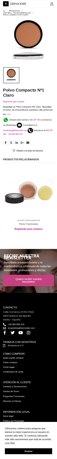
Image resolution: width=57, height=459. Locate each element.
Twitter (11, 142)
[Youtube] (20, 333)
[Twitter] (13, 333)
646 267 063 (35, 120)
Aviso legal (8, 416)
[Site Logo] (18, 3)
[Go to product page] (28, 191)
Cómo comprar (10, 362)
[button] (6, 3)
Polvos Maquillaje (32, 220)
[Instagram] (28, 333)
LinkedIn (16, 142)
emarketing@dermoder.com (15, 130)
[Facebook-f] (5, 333)
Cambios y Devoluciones (15, 386)
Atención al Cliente (12, 401)
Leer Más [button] (10, 443)
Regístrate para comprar (13, 101)
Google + (22, 142)
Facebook (5, 142)
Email (27, 142)
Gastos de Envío (11, 391)
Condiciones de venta (13, 371)
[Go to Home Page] (4, 11)
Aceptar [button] (28, 451)
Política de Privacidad (13, 421)
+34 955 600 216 (15, 134)
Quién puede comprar (13, 358)
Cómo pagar (9, 367)
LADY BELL (21, 220)
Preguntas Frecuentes (13, 396)
